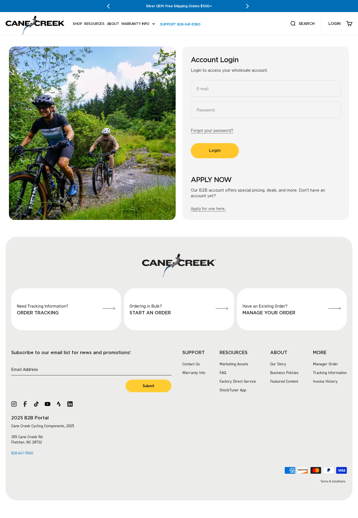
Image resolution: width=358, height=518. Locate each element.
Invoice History (325, 381)
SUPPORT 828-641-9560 (180, 24)
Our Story (278, 364)
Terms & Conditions (333, 481)
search (302, 24)
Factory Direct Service (238, 381)
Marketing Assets (234, 364)
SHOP (77, 24)
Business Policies (284, 372)
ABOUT (113, 24)
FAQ (223, 372)
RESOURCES (94, 24)
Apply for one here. (208, 209)
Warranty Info (193, 372)
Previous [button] (110, 6)
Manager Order (325, 364)
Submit (148, 386)
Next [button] (247, 6)
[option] (179, 6)
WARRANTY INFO (135, 24)
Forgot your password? (212, 130)
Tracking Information (330, 372)
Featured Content (284, 381)
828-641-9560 (22, 453)
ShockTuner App (233, 390)
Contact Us (191, 364)
